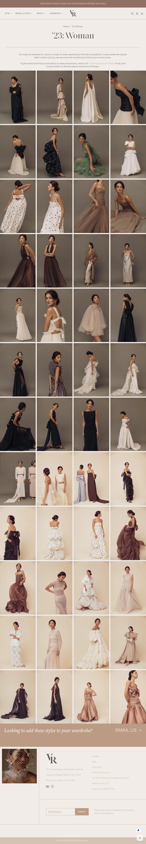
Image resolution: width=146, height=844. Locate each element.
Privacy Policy (100, 784)
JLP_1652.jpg (54, 370)
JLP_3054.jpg (128, 642)
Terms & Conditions (103, 789)
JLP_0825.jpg (91, 151)
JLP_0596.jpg (91, 97)
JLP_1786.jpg (128, 370)
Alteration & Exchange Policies (110, 778)
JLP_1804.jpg (91, 370)
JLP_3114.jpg (18, 697)
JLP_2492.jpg (18, 588)
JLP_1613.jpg (18, 370)
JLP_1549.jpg (128, 315)
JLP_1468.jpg (18, 315)
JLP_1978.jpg (128, 424)
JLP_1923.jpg (54, 424)
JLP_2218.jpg (54, 479)
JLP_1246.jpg (91, 261)
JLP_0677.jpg (128, 97)
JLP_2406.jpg (54, 533)
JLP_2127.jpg (18, 479)
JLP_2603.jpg (91, 588)
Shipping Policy (101, 773)
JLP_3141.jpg (54, 697)
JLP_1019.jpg (54, 206)
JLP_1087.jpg (128, 206)
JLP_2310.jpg (91, 479)
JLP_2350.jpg (128, 479)
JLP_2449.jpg (128, 533)
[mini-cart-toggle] (141, 13)
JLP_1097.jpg (91, 206)
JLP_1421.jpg (54, 315)
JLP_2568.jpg (54, 588)
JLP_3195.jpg (128, 697)
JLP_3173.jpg (91, 697)
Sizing (95, 756)
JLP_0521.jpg (54, 97)
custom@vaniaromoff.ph (101, 63)
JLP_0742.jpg (54, 151)
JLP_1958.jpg (91, 424)
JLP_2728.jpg (128, 588)
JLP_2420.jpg (91, 533)
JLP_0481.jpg (18, 97)
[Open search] (132, 13)
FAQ (94, 762)
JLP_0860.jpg (128, 151)
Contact (97, 767)
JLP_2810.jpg (54, 642)
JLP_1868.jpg (18, 424)
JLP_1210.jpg (54, 261)
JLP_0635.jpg (18, 151)
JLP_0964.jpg (18, 206)
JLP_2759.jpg (18, 642)
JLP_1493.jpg (91, 315)
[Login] (137, 13)
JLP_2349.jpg (18, 533)
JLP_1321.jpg (128, 261)
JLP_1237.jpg (18, 261)
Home (66, 26)
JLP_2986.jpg (91, 642)
